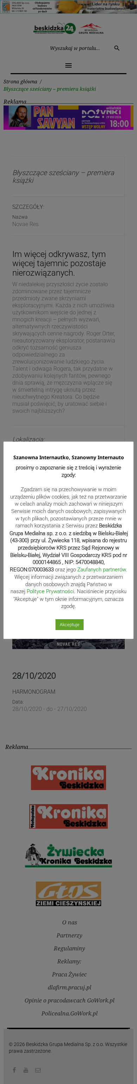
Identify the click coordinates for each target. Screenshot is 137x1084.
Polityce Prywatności (50, 591)
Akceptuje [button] (69, 624)
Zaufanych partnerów (101, 569)
